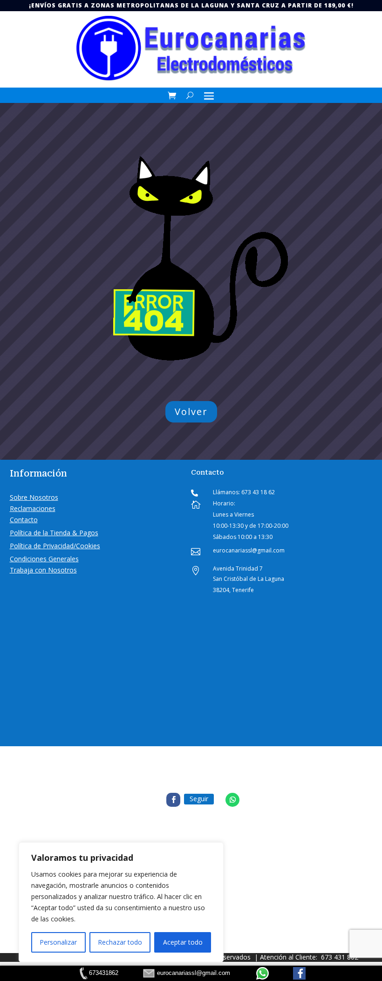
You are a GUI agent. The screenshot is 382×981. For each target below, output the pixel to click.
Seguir (199, 798)
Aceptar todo (183, 942)
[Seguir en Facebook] (173, 800)
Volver (191, 411)
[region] (121, 902)
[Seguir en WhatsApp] (232, 800)
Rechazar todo (120, 942)
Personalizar (58, 942)
